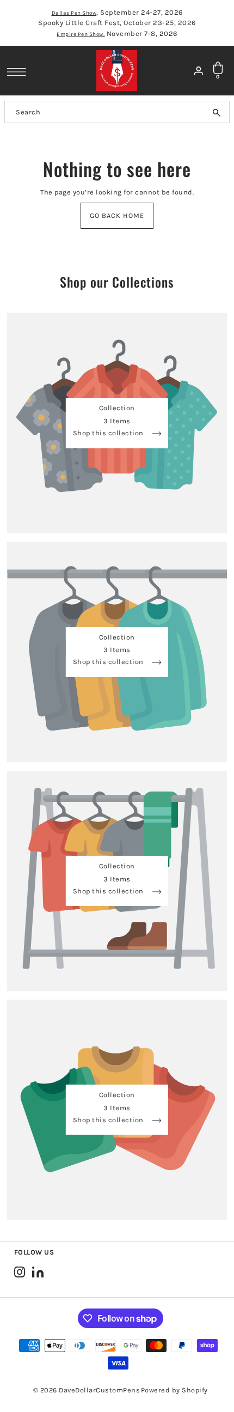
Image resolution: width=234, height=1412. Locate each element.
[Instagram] (19, 1271)
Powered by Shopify (174, 1390)
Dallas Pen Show (74, 13)
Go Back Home (117, 215)
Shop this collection (109, 433)
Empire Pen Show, (80, 34)
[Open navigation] (19, 71)
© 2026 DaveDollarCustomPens (86, 1390)
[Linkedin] (38, 1271)
